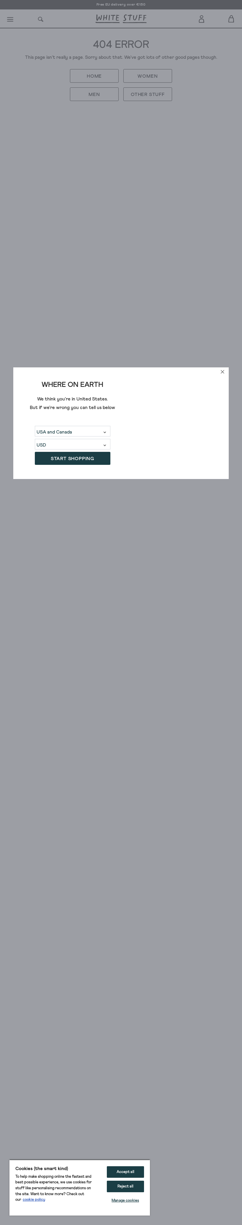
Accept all (125, 1172)
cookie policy (34, 1200)
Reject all (125, 1186)
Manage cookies (125, 1201)
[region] (79, 1187)
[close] (222, 372)
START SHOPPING (72, 458)
